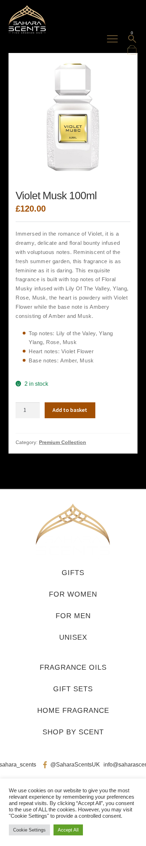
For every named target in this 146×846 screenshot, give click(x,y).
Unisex (73, 637)
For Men (73, 616)
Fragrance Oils (73, 667)
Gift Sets (73, 689)
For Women (73, 594)
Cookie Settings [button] (29, 830)
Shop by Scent (73, 732)
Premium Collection (62, 442)
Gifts (73, 572)
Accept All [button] (68, 830)
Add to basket (69, 409)
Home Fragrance (73, 710)
